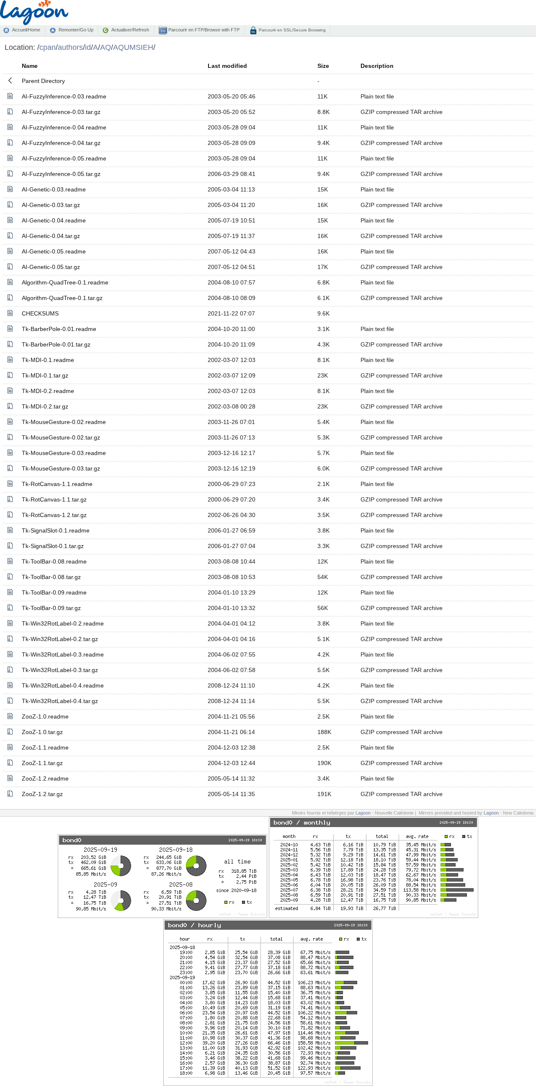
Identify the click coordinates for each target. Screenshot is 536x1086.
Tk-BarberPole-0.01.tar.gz (56, 344)
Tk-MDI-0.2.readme (48, 391)
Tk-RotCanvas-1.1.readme (57, 484)
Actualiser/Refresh (130, 29)
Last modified (227, 65)
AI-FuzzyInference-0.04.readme (64, 127)
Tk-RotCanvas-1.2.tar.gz (54, 515)
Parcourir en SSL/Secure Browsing (292, 30)
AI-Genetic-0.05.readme (54, 251)
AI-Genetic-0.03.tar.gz (51, 205)
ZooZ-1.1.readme (45, 747)
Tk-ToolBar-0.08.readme (54, 561)
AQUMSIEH (133, 47)
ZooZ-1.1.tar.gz (42, 763)
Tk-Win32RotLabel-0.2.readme (63, 623)
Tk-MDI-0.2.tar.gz (45, 406)
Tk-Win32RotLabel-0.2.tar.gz (60, 639)
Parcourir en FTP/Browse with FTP (203, 29)
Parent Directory (43, 81)
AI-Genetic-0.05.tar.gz (51, 267)
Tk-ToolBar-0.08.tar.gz (51, 577)
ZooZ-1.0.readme (45, 716)
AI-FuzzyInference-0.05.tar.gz (61, 174)
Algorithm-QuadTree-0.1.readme (65, 282)
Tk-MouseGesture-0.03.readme (64, 453)
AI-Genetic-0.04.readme (54, 220)
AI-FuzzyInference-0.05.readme (64, 158)
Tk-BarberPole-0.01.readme (59, 329)
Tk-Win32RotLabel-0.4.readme (63, 685)
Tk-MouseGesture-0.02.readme (64, 422)
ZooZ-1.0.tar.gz (42, 732)
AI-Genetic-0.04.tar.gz (51, 236)
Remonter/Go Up (76, 29)
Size (323, 65)
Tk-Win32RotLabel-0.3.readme (63, 654)
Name (30, 65)
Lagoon (363, 812)
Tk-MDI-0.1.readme (48, 360)
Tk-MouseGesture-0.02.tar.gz (61, 437)
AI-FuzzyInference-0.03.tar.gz (61, 112)
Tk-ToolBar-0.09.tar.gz (51, 608)
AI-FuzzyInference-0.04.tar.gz (61, 143)
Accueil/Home (26, 29)
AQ (105, 47)
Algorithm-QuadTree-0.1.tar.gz (62, 298)
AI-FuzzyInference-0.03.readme (64, 96)
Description (377, 65)
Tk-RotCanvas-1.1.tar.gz (54, 499)
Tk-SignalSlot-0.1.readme (56, 530)
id (88, 47)
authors (70, 47)
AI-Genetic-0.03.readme (54, 189)
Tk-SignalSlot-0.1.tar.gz (53, 546)
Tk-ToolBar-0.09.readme (54, 592)
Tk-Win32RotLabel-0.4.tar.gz (60, 701)
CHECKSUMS (40, 313)
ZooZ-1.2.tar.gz (42, 794)
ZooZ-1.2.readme (45, 778)
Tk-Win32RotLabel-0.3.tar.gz (60, 670)
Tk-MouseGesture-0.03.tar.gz (61, 468)
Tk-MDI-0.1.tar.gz (45, 375)
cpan (47, 47)
